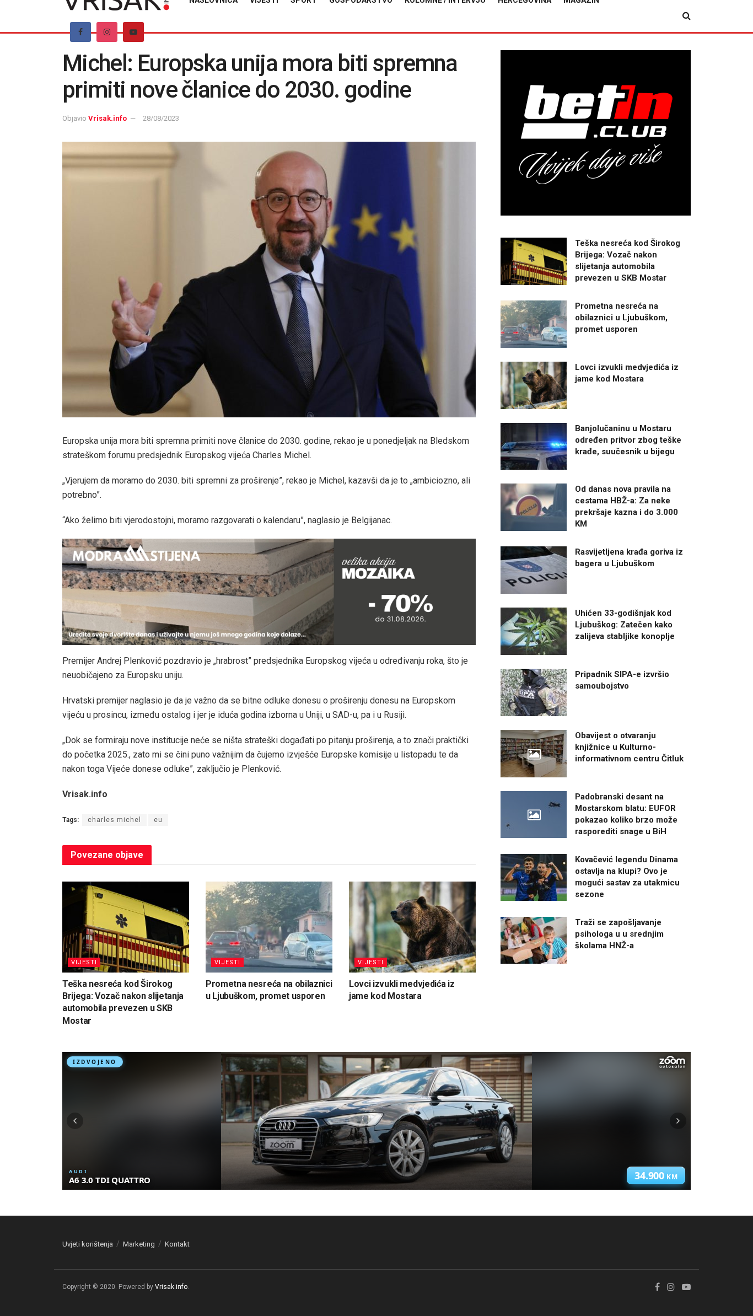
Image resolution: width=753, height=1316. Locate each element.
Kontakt (177, 1244)
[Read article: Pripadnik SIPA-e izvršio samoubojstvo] (534, 692)
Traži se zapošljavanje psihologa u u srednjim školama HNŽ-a (619, 933)
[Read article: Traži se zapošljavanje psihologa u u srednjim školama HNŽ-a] (534, 940)
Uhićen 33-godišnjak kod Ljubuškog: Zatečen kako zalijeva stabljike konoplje (625, 624)
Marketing (139, 1244)
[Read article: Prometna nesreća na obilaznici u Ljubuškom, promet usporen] (269, 927)
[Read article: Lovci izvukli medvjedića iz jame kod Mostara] (412, 927)
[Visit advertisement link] (269, 592)
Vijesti (84, 962)
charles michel (114, 820)
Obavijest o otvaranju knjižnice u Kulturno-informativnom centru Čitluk (629, 747)
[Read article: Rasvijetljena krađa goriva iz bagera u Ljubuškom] (534, 570)
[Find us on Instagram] (106, 32)
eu (158, 820)
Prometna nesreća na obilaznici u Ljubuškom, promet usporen (621, 317)
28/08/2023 (161, 118)
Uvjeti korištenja (87, 1244)
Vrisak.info (107, 118)
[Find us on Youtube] (133, 32)
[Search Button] (686, 16)
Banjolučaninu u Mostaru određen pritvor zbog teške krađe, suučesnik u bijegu (628, 439)
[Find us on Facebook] (80, 32)
